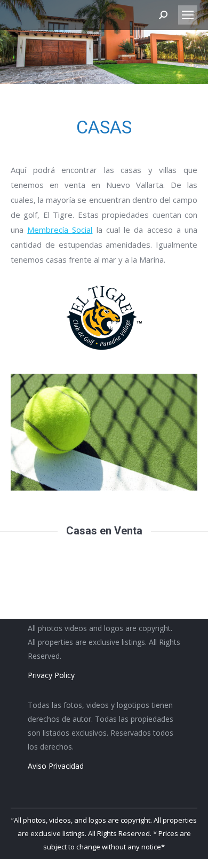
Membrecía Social (59, 229)
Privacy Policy (51, 675)
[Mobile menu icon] (187, 15)
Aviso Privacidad (56, 766)
